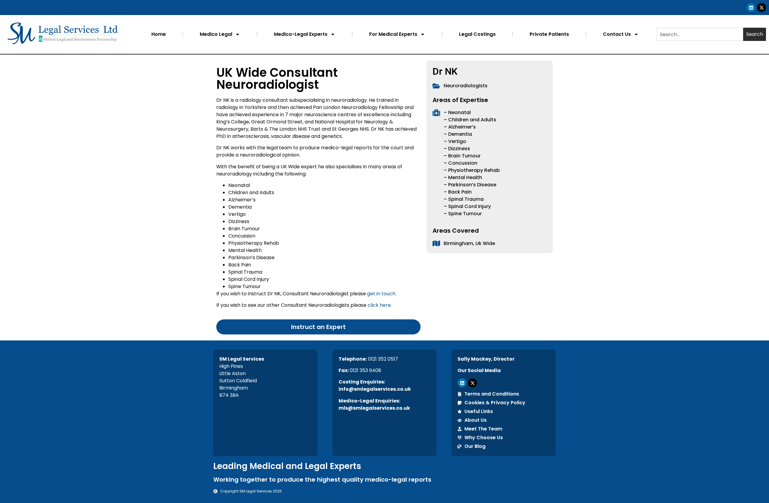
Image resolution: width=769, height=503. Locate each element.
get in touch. (381, 293)
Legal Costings (477, 34)
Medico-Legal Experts (300, 34)
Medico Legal (216, 34)
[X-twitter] (761, 7)
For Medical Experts (393, 34)
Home (158, 34)
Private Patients (549, 34)
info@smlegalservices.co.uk (375, 389)
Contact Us (617, 34)
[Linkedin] (750, 7)
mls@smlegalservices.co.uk (374, 408)
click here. (380, 305)
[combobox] (700, 34)
